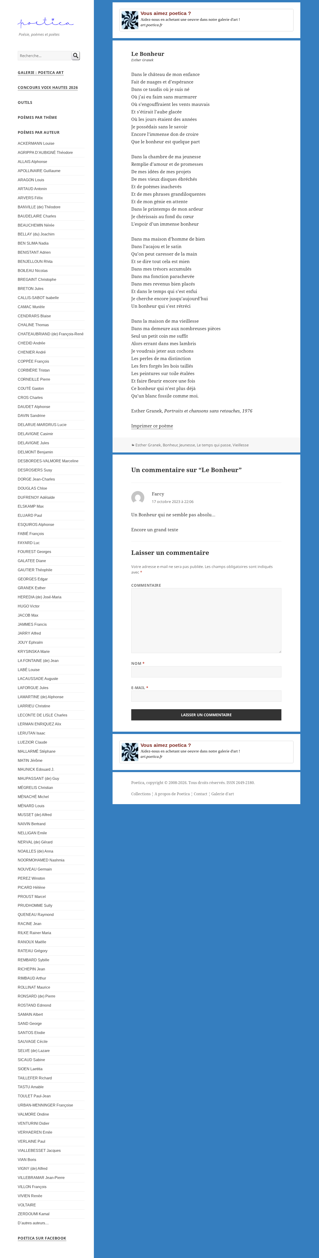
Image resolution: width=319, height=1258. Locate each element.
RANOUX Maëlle (32, 942)
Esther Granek (148, 445)
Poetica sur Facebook (42, 1238)
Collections (141, 793)
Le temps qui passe (214, 445)
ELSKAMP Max (31, 506)
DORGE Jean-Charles (36, 479)
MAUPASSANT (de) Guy (38, 779)
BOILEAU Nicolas (33, 271)
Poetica (137, 782)
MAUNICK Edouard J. (36, 769)
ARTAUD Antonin (32, 189)
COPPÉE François (33, 361)
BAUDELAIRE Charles (37, 216)
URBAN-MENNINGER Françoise (45, 1105)
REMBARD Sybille (33, 960)
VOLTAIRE (27, 1205)
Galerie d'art (222, 793)
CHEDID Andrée (31, 343)
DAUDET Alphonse (34, 407)
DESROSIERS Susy (35, 470)
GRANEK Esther (32, 588)
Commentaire (146, 585)
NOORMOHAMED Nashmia (41, 860)
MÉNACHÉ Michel (33, 797)
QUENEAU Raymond (36, 915)
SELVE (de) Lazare (34, 1051)
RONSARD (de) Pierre (36, 996)
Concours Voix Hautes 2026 (48, 87)
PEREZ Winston (31, 878)
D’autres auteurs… (33, 1223)
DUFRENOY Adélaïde (36, 497)
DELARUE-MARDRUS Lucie (42, 425)
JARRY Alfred (29, 633)
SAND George (30, 1024)
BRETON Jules (30, 289)
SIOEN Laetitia (30, 1069)
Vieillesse (241, 445)
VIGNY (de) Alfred (32, 1169)
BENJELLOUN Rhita (35, 262)
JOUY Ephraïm (30, 642)
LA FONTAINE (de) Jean (38, 661)
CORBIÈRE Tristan (34, 370)
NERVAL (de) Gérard (35, 842)
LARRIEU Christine (34, 706)
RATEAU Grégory (32, 951)
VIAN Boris (27, 1160)
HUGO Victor (28, 606)
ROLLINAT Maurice (34, 987)
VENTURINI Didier (33, 1123)
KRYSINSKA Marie (34, 652)
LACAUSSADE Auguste (38, 679)
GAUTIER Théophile (35, 570)
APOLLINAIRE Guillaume (39, 171)
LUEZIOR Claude (32, 742)
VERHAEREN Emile (35, 1132)
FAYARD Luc (29, 543)
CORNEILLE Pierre (34, 379)
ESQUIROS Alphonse (36, 525)
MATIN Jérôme (30, 761)
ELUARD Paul (30, 515)
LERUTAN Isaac (31, 733)
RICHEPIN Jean (31, 969)
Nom (138, 663)
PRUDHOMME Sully (35, 905)
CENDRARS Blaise (34, 316)
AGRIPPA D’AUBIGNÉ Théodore (45, 153)
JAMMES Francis (32, 624)
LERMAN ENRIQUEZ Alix (39, 724)
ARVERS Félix (30, 198)
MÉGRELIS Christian (35, 788)
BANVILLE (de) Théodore (39, 207)
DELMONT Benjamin (35, 452)
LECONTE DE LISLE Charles (42, 715)
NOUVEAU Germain (35, 869)
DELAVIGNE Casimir (35, 434)
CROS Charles (30, 398)
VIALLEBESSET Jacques (39, 1151)
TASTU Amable (31, 1087)
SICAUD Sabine (31, 1060)
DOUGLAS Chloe (32, 488)
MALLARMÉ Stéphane (37, 751)
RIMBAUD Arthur (32, 978)
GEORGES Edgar (33, 579)
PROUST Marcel (32, 897)
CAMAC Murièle (31, 307)
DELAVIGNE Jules (33, 443)
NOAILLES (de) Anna (35, 851)
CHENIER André (32, 352)
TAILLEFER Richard (35, 1078)
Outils (25, 102)
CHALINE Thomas (33, 325)
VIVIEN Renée (30, 1196)
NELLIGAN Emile (32, 833)
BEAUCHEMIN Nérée (36, 225)
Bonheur (170, 445)
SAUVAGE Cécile (33, 1042)
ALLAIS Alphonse (32, 162)
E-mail (139, 687)
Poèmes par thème (37, 117)
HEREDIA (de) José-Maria (39, 597)
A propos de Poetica (172, 793)
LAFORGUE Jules (33, 688)
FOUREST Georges (34, 552)
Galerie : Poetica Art (41, 72)
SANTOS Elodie (31, 1033)
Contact (200, 793)
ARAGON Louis (31, 180)
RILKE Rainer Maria (34, 933)
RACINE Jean (29, 924)
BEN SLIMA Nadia (33, 243)
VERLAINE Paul (31, 1141)
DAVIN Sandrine (31, 416)
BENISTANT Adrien (34, 252)
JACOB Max (28, 615)
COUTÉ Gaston (31, 388)
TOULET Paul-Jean (34, 1096)
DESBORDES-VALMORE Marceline (48, 461)
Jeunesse (187, 445)
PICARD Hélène (31, 887)
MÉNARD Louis (31, 806)
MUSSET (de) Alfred (35, 815)
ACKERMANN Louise (36, 143)
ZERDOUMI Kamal (34, 1214)
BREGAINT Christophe (37, 280)
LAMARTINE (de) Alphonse (41, 697)
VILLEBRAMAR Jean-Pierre (41, 1178)
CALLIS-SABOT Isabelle (38, 298)
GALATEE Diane (32, 561)
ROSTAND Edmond (34, 1005)
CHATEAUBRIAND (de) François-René (51, 334)
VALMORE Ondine (33, 1114)
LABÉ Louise (29, 670)
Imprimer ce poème (152, 426)
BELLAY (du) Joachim (36, 234)
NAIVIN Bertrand (32, 824)
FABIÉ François (31, 534)
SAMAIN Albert (30, 1014)
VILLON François (32, 1187)
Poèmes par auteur (39, 132)
